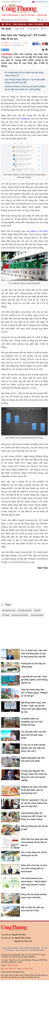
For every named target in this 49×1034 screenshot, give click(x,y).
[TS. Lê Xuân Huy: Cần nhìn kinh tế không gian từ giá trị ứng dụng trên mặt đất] (10, 654)
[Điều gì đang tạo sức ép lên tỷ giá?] (10, 830)
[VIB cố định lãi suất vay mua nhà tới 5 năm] (10, 911)
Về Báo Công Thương (10, 948)
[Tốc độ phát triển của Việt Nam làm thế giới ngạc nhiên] (10, 735)
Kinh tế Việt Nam (27, 15)
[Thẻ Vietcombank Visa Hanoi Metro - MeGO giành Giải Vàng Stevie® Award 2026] (10, 882)
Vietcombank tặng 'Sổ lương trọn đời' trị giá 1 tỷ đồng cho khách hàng (33, 816)
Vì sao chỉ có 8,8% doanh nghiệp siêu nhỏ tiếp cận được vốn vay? (33, 748)
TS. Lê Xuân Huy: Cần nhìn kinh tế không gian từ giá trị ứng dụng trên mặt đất (34, 653)
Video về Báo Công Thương (29, 948)
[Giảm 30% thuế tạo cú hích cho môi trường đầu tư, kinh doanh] (10, 869)
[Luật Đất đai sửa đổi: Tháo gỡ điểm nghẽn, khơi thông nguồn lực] (10, 680)
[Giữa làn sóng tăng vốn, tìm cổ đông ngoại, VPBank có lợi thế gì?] (10, 693)
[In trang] (46, 49)
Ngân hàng (19, 29)
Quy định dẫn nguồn (37, 950)
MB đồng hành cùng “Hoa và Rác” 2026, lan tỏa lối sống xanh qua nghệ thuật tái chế (33, 707)
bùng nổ (37, 610)
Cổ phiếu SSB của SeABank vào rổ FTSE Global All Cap (32, 722)
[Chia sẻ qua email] (43, 50)
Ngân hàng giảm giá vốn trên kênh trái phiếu (33, 759)
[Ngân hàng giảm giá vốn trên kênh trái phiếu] (10, 761)
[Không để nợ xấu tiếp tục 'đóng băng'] (10, 667)
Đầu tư (43, 29)
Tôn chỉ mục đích (21, 950)
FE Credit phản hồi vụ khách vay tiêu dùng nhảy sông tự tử (24, 74)
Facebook (25, 118)
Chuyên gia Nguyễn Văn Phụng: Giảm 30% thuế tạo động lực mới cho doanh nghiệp (34, 775)
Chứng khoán (32, 29)
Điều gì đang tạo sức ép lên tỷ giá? (34, 827)
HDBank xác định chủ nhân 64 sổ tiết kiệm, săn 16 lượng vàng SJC (34, 790)
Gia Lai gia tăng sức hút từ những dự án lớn (34, 854)
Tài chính (6, 28)
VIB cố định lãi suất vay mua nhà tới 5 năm (32, 909)
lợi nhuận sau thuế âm (20, 615)
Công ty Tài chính (39, 231)
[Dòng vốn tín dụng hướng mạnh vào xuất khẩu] (10, 898)
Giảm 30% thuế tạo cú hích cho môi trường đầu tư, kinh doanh (34, 868)
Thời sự (8, 24)
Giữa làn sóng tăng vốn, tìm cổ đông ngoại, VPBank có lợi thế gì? (34, 692)
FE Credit (5, 615)
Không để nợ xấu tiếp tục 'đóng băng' (33, 665)
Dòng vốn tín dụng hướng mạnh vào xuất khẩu (33, 896)
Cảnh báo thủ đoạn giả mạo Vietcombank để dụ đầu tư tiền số (34, 842)
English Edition (41, 2)
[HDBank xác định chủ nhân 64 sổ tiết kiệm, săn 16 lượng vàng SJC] (10, 790)
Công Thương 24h (19, 24)
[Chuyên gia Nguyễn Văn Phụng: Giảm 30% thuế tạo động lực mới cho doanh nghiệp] (10, 774)
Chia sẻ (6, 50)
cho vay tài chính (37, 615)
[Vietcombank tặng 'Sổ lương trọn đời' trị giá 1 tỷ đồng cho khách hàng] (10, 817)
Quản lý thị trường (36, 24)
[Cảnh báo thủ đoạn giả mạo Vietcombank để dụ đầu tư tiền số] (10, 843)
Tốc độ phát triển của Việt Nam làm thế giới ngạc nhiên (33, 735)
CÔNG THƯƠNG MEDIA (10, 15)
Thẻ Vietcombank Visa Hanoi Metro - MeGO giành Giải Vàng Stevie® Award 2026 (34, 883)
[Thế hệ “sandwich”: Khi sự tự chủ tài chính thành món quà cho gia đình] (10, 804)
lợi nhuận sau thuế (24, 610)
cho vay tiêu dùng (8, 610)
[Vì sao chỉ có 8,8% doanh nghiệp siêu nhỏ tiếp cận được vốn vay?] (10, 748)
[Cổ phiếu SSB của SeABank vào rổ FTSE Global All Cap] (10, 722)
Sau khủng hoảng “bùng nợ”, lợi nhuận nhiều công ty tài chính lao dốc (25, 81)
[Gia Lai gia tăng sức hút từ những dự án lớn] (10, 856)
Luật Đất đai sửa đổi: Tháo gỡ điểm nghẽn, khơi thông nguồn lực (34, 679)
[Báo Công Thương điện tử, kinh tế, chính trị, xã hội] (19, 8)
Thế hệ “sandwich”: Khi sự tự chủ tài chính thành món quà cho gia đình (34, 803)
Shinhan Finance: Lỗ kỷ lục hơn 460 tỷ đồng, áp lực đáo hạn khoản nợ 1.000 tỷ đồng (25, 88)
